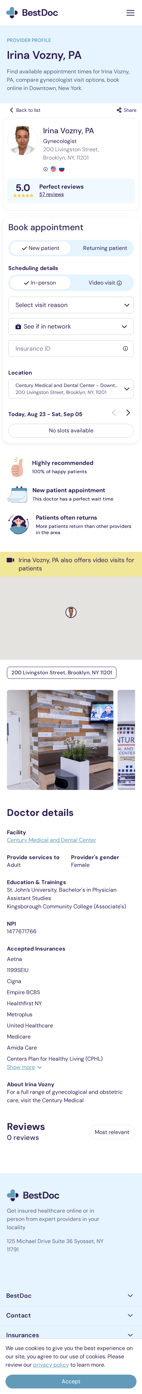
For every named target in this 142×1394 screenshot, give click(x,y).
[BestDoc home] (32, 12)
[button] (71, 1296)
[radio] (40, 248)
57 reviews (51, 194)
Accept (71, 1381)
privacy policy (51, 1364)
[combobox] (66, 305)
